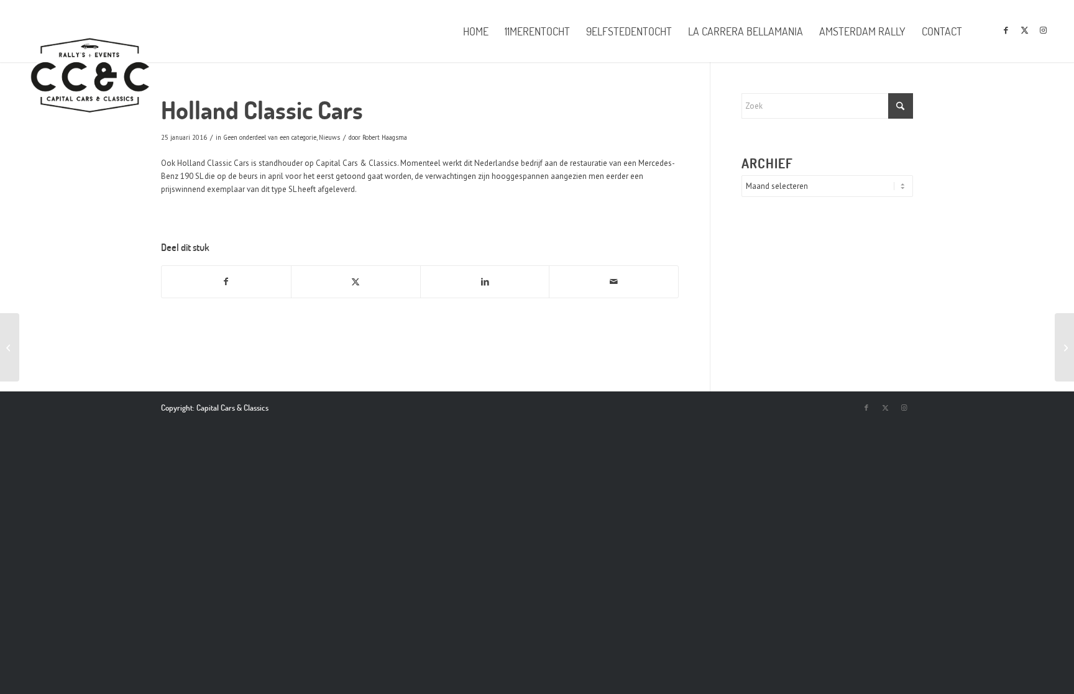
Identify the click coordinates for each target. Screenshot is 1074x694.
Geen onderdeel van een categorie (269, 137)
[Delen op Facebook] (226, 282)
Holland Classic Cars (213, 163)
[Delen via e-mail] (613, 282)
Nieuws (329, 137)
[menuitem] (476, 31)
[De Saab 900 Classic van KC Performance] (1064, 347)
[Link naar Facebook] (1005, 30)
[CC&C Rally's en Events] (90, 76)
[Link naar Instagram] (1043, 30)
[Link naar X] (1024, 30)
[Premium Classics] (9, 347)
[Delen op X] (355, 282)
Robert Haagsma (384, 137)
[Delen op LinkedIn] (485, 282)
